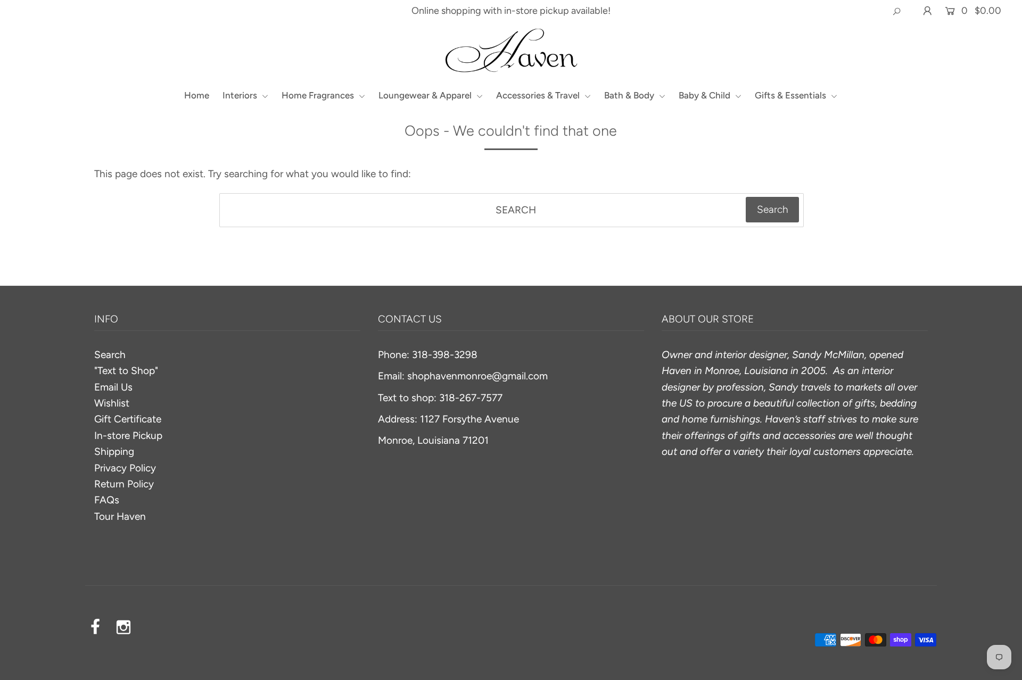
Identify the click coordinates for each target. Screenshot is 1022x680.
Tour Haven (120, 516)
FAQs (106, 500)
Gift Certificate (127, 419)
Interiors (240, 95)
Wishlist (111, 403)
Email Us (113, 387)
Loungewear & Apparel (426, 95)
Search (110, 355)
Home (196, 95)
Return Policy (124, 484)
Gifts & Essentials (791, 95)
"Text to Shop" (126, 370)
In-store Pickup (128, 435)
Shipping (114, 451)
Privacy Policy (125, 468)
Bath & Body (630, 95)
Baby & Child (705, 95)
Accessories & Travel (539, 95)
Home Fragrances (319, 95)
